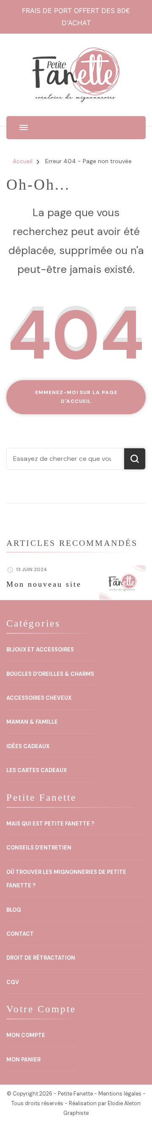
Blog (13, 910)
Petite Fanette (75, 1093)
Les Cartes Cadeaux (36, 770)
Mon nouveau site (43, 584)
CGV (12, 982)
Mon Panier (23, 1059)
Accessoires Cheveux (38, 698)
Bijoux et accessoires (40, 649)
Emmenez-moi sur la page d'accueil (76, 397)
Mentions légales (119, 1093)
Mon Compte (25, 1035)
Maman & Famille (32, 722)
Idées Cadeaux (27, 746)
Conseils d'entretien (38, 847)
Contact (20, 934)
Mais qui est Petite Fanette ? (50, 823)
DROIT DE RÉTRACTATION (40, 958)
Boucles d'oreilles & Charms (50, 674)
